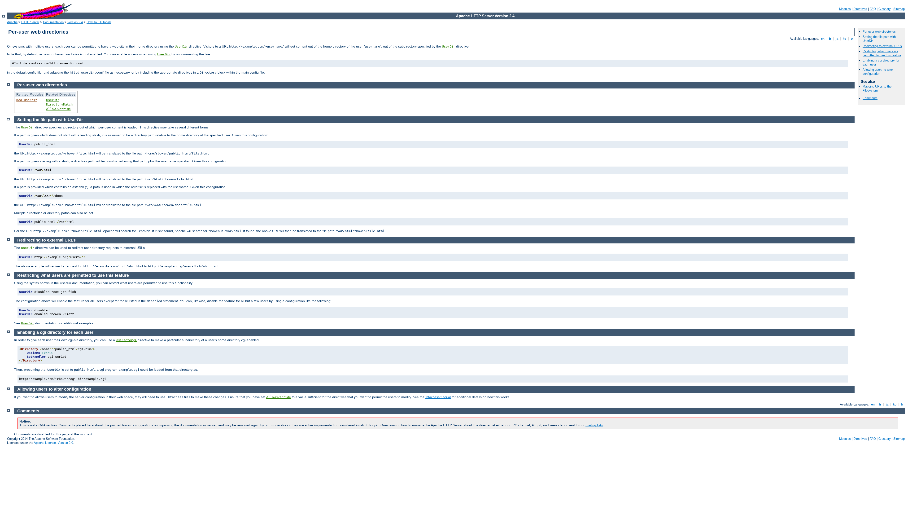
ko (844, 38)
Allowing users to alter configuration (878, 71)
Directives (860, 9)
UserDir (181, 46)
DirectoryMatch (59, 104)
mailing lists (594, 425)
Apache (12, 22)
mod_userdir (26, 100)
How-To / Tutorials (99, 22)
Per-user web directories (879, 31)
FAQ (873, 9)
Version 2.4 (75, 22)
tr (852, 38)
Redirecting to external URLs (882, 46)
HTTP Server (30, 22)
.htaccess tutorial (438, 397)
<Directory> (126, 340)
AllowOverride (58, 109)
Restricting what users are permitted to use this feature (882, 53)
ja (837, 38)
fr (830, 38)
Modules (845, 9)
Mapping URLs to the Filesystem (877, 88)
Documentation (53, 22)
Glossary (884, 9)
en (822, 38)
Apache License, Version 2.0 (53, 443)
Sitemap (899, 9)
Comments (870, 98)
